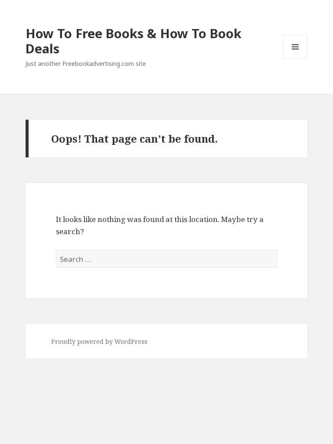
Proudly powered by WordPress (99, 341)
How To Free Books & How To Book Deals (134, 41)
